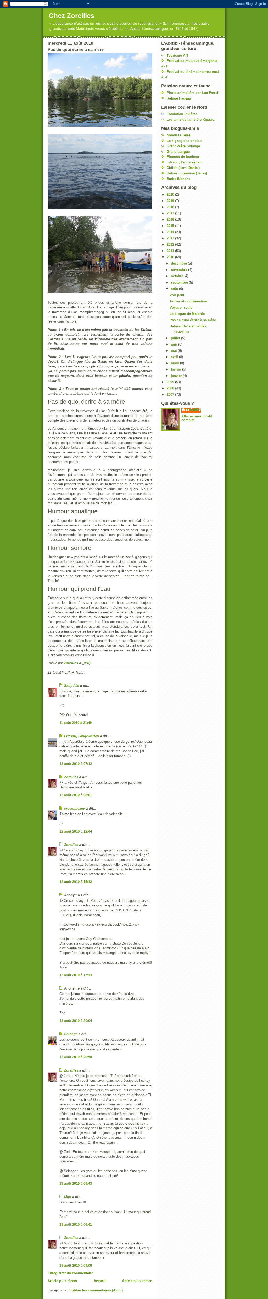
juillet (176, 338)
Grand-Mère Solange (183, 146)
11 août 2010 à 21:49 (75, 723)
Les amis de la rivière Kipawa (190, 119)
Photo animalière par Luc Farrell (193, 93)
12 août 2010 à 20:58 (75, 1057)
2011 (171, 251)
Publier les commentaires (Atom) (96, 1290)
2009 (171, 382)
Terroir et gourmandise (188, 301)
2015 (171, 226)
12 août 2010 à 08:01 (75, 795)
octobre (177, 276)
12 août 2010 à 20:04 (75, 1021)
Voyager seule (181, 307)
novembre (179, 270)
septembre (180, 282)
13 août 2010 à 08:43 (75, 1183)
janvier (177, 376)
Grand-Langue (178, 152)
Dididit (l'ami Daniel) (183, 168)
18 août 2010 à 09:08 (75, 1265)
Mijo (67, 1197)
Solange (70, 1034)
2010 (171, 257)
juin (174, 344)
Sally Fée (71, 686)
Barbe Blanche (178, 179)
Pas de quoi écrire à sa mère (193, 320)
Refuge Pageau (179, 98)
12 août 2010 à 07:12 (75, 764)
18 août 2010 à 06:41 (75, 1224)
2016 (171, 219)
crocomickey (74, 808)
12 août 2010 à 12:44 (75, 831)
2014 (171, 232)
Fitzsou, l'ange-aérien (81, 736)
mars (175, 363)
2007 (171, 394)
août (175, 289)
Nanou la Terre (178, 135)
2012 (171, 245)
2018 (171, 207)
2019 (171, 201)
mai (174, 351)
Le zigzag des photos (184, 141)
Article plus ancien (137, 1281)
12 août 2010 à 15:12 (75, 882)
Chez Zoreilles (71, 16)
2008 (171, 388)
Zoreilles (71, 777)
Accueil (100, 1281)
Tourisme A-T (177, 55)
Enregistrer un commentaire (70, 1273)
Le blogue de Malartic (187, 314)
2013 (171, 238)
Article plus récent (62, 1281)
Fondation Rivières (182, 114)
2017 (171, 213)
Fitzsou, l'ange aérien (184, 162)
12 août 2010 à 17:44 (75, 975)
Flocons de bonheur (183, 157)
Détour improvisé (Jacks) (187, 173)
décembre (179, 263)
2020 (171, 194)
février (176, 369)
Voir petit (177, 295)
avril (175, 357)
